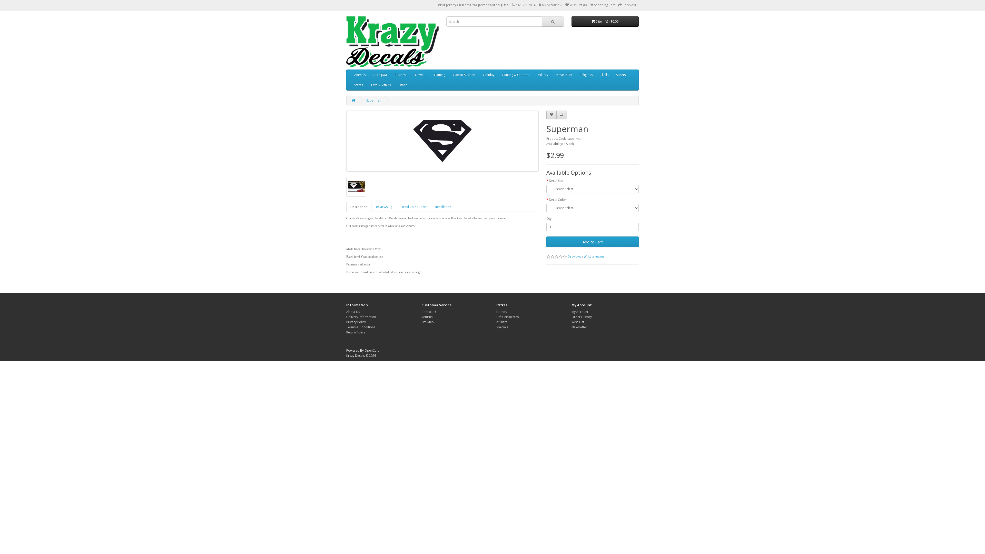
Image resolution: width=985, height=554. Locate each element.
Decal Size (556, 181)
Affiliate (501, 322)
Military (543, 75)
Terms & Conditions (360, 327)
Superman (373, 100)
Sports (621, 75)
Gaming (439, 75)
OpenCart (372, 350)
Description (358, 207)
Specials (502, 327)
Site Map (427, 322)
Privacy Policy (356, 322)
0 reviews (574, 256)
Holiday (488, 75)
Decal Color (557, 199)
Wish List (578, 322)
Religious (586, 75)
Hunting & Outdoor (516, 75)
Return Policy (355, 332)
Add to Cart (593, 241)
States (358, 85)
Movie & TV (564, 75)
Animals (360, 75)
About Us (353, 312)
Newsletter (579, 327)
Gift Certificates (507, 317)
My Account (580, 312)
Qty (548, 218)
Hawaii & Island (464, 75)
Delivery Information (361, 317)
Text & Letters (381, 85)
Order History (582, 317)
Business (401, 75)
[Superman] (442, 141)
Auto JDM (380, 75)
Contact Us (429, 312)
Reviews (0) (384, 207)
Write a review (594, 256)
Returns (426, 317)
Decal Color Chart (414, 207)
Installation (443, 207)
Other (402, 85)
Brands (501, 312)
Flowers (420, 75)
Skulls (604, 75)
